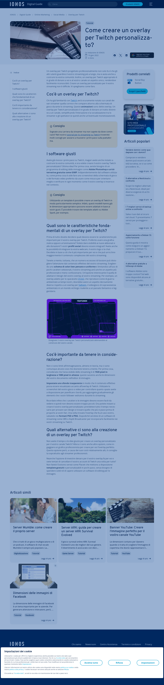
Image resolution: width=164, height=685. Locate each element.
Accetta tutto (60, 658)
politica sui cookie (67, 667)
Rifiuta (66, 670)
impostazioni (26, 664)
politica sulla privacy (16, 669)
